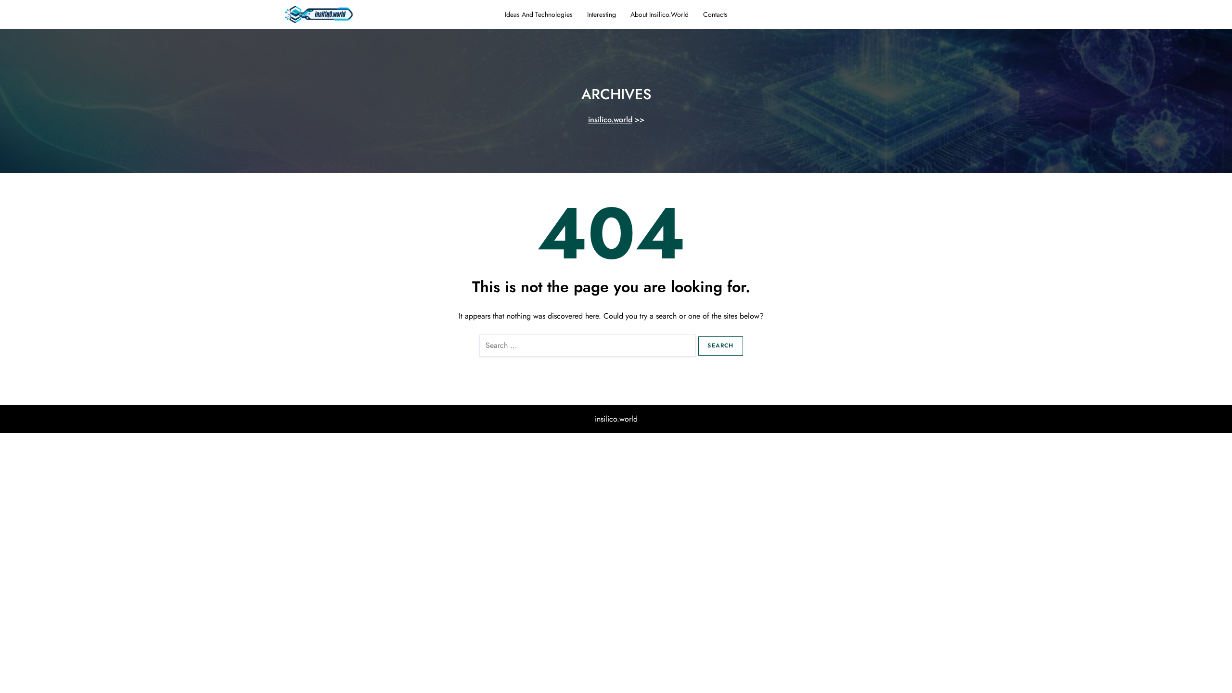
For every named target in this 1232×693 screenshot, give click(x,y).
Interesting (601, 14)
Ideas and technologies (539, 14)
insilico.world (610, 120)
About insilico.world (659, 14)
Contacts (715, 14)
